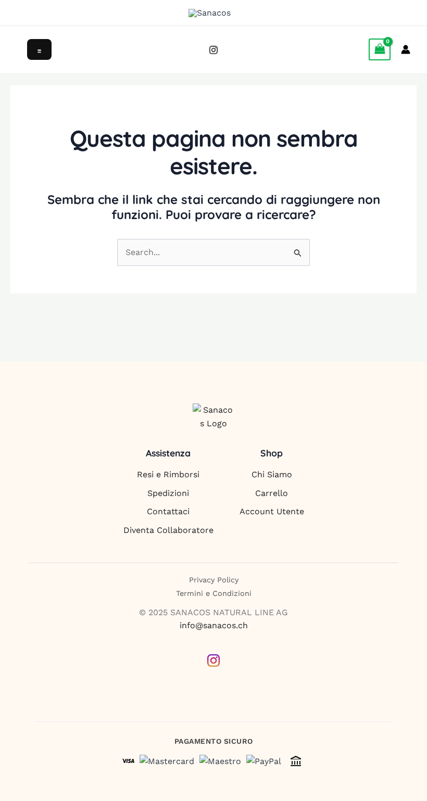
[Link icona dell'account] (405, 49)
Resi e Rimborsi (168, 474)
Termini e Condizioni (214, 593)
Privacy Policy (213, 580)
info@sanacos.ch (214, 625)
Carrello (271, 493)
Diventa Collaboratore (168, 530)
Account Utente (272, 511)
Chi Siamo (272, 474)
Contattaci (168, 511)
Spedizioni (168, 493)
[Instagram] (213, 50)
